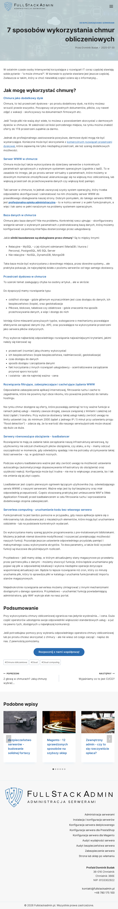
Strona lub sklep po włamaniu (97, 856)
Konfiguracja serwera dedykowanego (92, 824)
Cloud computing (50, 662)
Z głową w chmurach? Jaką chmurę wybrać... (25, 678)
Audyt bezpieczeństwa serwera (95, 845)
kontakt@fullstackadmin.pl (98, 888)
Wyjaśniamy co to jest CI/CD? (97, 676)
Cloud (34, 662)
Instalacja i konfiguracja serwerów (94, 819)
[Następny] (109, 739)
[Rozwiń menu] (111, 6)
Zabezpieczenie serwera (100, 850)
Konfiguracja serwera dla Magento (94, 835)
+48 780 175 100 (104, 892)
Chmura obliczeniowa (16, 662)
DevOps (83, 23)
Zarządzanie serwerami (101, 23)
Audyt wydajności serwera (98, 840)
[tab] (53, 769)
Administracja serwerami (100, 814)
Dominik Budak (90, 47)
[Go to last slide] (8, 739)
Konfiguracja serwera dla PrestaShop (92, 830)
